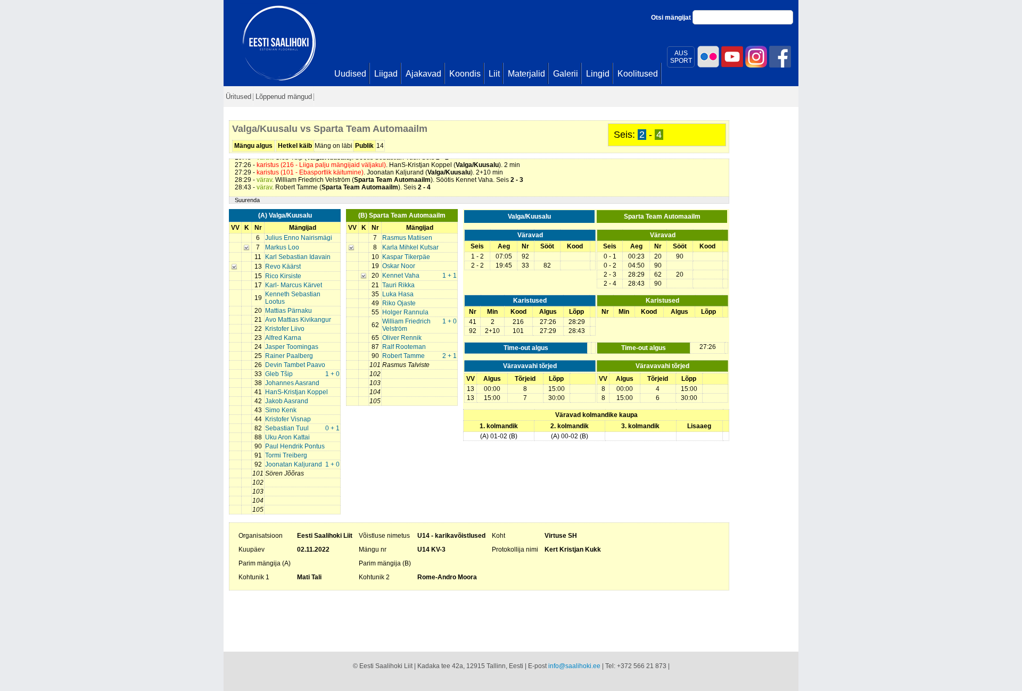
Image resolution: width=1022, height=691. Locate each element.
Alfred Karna (283, 338)
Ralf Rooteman (404, 347)
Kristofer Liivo (284, 328)
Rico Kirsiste (283, 276)
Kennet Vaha (400, 275)
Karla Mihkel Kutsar (410, 247)
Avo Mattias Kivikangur (298, 319)
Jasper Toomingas (291, 347)
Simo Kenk (280, 410)
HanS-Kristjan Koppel (296, 392)
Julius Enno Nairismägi (298, 238)
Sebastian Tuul (287, 428)
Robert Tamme (403, 356)
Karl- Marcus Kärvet (293, 285)
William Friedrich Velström (406, 325)
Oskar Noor (398, 266)
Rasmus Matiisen (407, 238)
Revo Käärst (283, 266)
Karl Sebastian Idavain (298, 257)
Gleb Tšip (279, 374)
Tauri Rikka (398, 285)
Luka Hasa (398, 294)
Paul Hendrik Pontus (295, 446)
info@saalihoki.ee (574, 666)
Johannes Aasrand (292, 383)
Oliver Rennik (402, 338)
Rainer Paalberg (289, 356)
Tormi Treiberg (286, 455)
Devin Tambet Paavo (295, 365)
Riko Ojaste (399, 303)
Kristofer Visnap (288, 419)
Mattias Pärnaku (288, 310)
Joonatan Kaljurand (293, 464)
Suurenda (247, 200)
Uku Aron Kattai (287, 437)
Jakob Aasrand (286, 401)
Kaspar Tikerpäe (406, 257)
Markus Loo (282, 247)
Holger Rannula (405, 312)
